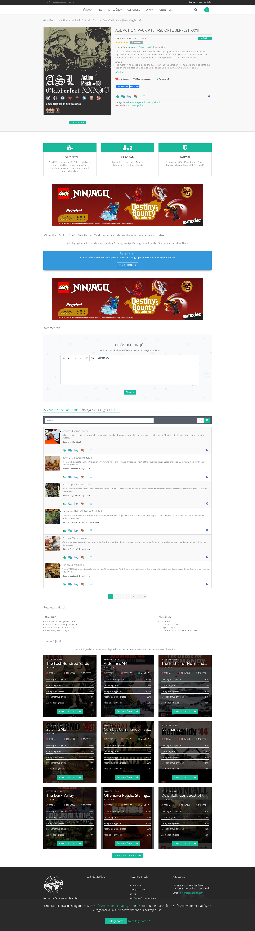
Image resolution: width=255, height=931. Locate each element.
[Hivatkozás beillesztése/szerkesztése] (86, 357)
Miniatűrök (83, 522)
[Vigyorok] (92, 357)
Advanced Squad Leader (140, 47)
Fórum (149, 9)
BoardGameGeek (60, 2)
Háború (130, 102)
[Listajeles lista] (74, 357)
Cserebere (133, 9)
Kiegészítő (140, 102)
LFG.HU (72, 2)
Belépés (207, 2)
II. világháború (153, 102)
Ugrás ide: (204, 38)
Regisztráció (135, 886)
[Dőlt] (68, 357)
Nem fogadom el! (139, 921)
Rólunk (133, 894)
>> (145, 596)
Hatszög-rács (136, 105)
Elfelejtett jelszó (137, 890)
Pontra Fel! (165, 9)
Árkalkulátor (195, 2)
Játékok (87, 9)
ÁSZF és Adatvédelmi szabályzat (143, 898)
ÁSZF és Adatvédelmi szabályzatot (112, 906)
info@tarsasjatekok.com (191, 892)
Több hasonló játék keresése (128, 855)
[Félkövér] (63, 357)
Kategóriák (115, 9)
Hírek (100, 9)
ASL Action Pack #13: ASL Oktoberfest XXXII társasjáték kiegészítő (101, 20)
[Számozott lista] (79, 357)
